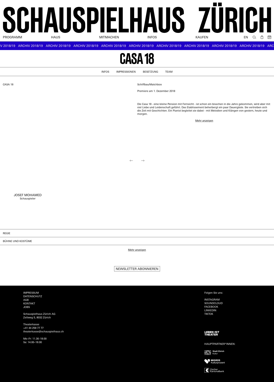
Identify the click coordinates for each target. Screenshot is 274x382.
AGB (26, 300)
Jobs (26, 307)
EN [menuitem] (246, 37)
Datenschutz (32, 296)
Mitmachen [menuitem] (109, 37)
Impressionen (126, 72)
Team (169, 72)
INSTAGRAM (212, 300)
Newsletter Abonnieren (137, 269)
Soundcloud (213, 303)
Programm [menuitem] (12, 37)
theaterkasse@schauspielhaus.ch (43, 332)
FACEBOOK (211, 307)
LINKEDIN (210, 310)
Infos (105, 72)
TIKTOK (208, 314)
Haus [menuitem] (55, 37)
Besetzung (150, 72)
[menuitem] (254, 37)
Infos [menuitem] (152, 37)
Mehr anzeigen (204, 121)
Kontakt (29, 304)
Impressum (31, 293)
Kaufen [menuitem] (202, 37)
